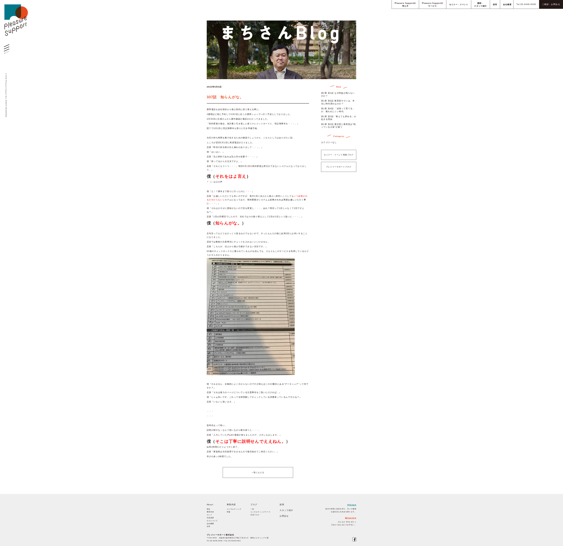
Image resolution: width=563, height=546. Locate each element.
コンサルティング (234, 509)
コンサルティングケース (260, 512)
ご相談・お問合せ (551, 4)
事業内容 (210, 512)
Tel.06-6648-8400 (526, 4)
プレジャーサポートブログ (338, 167)
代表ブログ (255, 515)
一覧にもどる (258, 472)
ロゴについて (212, 521)
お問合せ (284, 516)
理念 (208, 509)
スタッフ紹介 (286, 510)
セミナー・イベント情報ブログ (338, 155)
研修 (228, 512)
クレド (209, 515)
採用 (282, 504)
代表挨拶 (210, 518)
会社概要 (210, 523)
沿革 (208, 526)
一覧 (252, 509)
